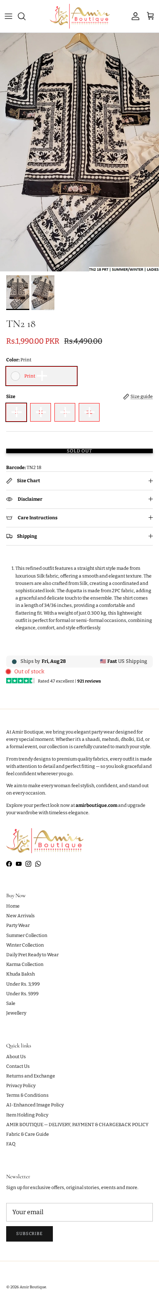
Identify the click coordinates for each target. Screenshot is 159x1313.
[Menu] (8, 16)
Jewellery (16, 1013)
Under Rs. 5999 (22, 993)
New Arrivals (20, 915)
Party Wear (18, 925)
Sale (10, 1003)
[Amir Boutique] (80, 16)
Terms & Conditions (27, 1095)
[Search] (25, 16)
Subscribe (29, 1233)
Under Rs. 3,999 (23, 984)
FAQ (10, 1144)
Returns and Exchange (30, 1076)
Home (13, 906)
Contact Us (18, 1066)
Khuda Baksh (20, 974)
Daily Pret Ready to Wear (32, 954)
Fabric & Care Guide (27, 1134)
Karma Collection (25, 964)
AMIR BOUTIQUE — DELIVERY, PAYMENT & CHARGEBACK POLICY (77, 1124)
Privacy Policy (21, 1085)
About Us (16, 1056)
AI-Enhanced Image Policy (35, 1105)
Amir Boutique (33, 1287)
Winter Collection (25, 945)
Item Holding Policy (27, 1115)
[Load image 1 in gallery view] (79, 152)
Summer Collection (26, 935)
